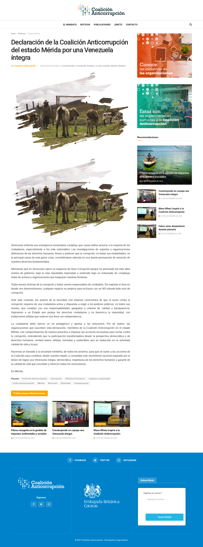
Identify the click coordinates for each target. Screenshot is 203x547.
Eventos (18, 424)
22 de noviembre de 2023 (24, 438)
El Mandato (70, 24)
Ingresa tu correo (153, 493)
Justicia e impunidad (99, 379)
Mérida (114, 66)
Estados (90, 66)
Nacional (52, 383)
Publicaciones (102, 24)
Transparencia (81, 383)
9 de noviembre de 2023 (170, 234)
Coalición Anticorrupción (34, 379)
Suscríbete (164, 517)
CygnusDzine (122, 540)
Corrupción (81, 66)
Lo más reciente (102, 66)
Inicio (13, 33)
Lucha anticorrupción (23, 383)
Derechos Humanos (75, 379)
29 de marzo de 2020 (49, 66)
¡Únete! (118, 24)
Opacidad (65, 383)
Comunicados (34, 33)
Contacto (132, 24)
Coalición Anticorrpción (25, 66)
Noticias (85, 24)
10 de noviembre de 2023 (65, 438)
